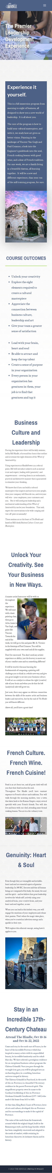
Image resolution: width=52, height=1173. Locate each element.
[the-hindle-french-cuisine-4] (26, 834)
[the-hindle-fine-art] (26, 734)
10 (30, 833)
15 (42, 833)
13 (37, 833)
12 (35, 833)
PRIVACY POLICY (36, 1169)
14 (40, 833)
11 (33, 833)
